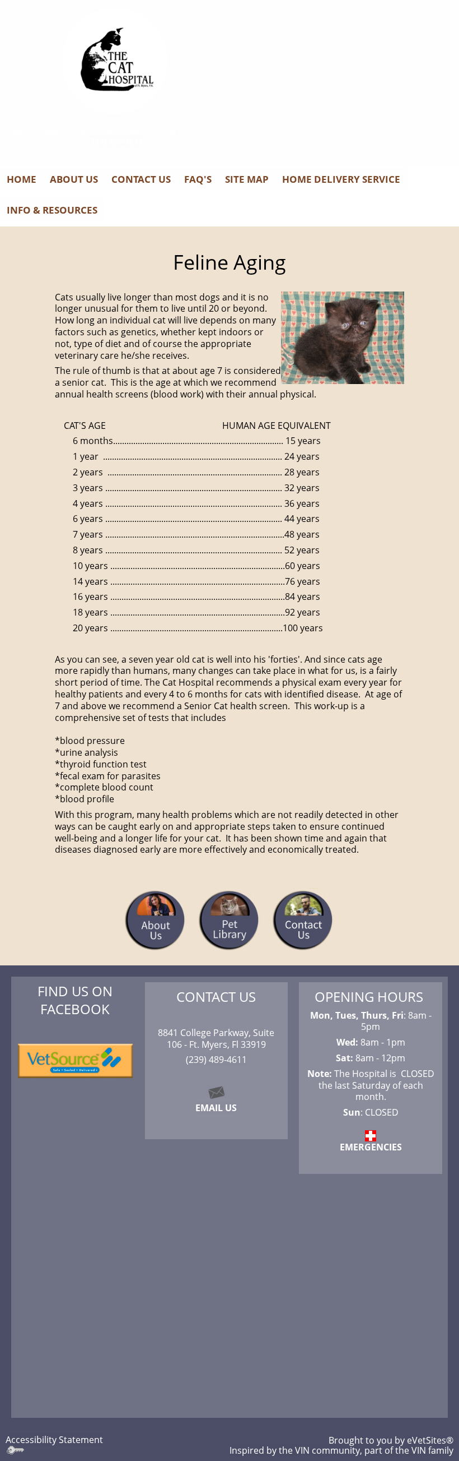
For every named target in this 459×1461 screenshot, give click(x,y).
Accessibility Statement (54, 1440)
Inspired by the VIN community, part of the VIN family (341, 1450)
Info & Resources (52, 210)
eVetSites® (430, 1440)
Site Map (247, 179)
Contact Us (141, 179)
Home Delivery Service (341, 179)
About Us (74, 179)
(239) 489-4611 (115, 141)
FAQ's (198, 179)
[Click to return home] (115, 61)
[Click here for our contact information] (216, 1091)
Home (21, 179)
